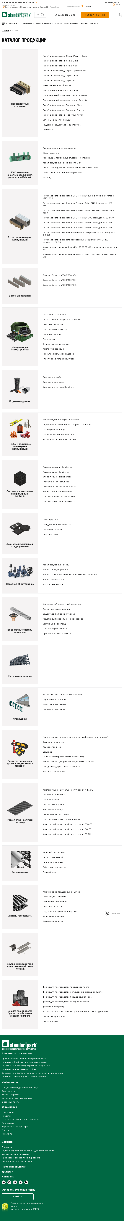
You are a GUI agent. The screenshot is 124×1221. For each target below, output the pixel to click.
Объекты (39, 23)
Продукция (11, 23)
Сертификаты (9, 1091)
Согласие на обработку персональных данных (26, 1066)
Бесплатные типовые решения (17, 1161)
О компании (27, 23)
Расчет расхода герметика (15, 1154)
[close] (122, 913)
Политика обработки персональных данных (24, 1062)
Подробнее (54, 7)
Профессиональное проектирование (21, 1158)
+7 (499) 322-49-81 (65, 15)
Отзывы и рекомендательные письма (20, 1120)
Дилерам (84, 23)
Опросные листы (10, 1102)
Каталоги (58, 23)
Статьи (5, 1130)
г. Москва (87, 6)
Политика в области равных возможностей (24, 1077)
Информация (10, 1082)
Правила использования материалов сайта (24, 1059)
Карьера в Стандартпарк (15, 1127)
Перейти (17, 1196)
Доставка (7, 1147)
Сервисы (47, 23)
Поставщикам (9, 1123)
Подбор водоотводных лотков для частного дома (28, 1151)
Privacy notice (115, 913)
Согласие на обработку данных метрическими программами (33, 1073)
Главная (5, 30)
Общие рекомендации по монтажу (20, 1088)
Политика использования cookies (19, 1069)
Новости (6, 1116)
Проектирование (71, 23)
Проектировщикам (14, 1167)
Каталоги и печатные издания (17, 1098)
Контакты (94, 23)
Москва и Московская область (18, 2)
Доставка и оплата (111, 2)
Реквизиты (7, 1134)
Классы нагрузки (10, 1095)
